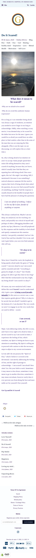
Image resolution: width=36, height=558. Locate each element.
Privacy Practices (18, 508)
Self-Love (22, 49)
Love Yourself (6, 437)
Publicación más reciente (23, 426)
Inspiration (17, 46)
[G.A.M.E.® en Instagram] (18, 532)
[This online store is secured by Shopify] (5, 556)
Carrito (32, 5)
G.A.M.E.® (25, 539)
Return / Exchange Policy (18, 502)
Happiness (5, 459)
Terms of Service (18, 505)
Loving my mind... (8, 466)
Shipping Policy (18, 497)
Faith (8, 43)
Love (25, 46)
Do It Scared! (6, 444)
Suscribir (28, 522)
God (19, 43)
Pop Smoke (5, 452)
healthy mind (6, 46)
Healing (26, 43)
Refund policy (18, 499)
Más (5, 5)
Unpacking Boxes (8, 474)
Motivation (12, 49)
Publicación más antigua (12, 423)
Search (18, 494)
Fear (14, 43)
